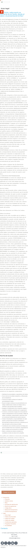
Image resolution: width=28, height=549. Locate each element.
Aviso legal (8, 515)
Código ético (8, 508)
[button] (2, 12)
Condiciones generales (11, 522)
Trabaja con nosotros (8, 492)
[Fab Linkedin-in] (12, 543)
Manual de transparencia (11, 509)
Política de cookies (10, 518)
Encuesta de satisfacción (11, 504)
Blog (6, 502)
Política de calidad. (9, 520)
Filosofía (7, 499)
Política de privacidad (10, 516)
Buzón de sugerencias (10, 506)
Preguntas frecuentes (10, 523)
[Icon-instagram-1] (5, 543)
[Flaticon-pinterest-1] (16, 543)
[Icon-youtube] (9, 543)
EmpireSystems (10, 547)
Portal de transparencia (11, 511)
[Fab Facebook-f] (2, 543)
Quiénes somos (9, 501)
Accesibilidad (8, 525)
